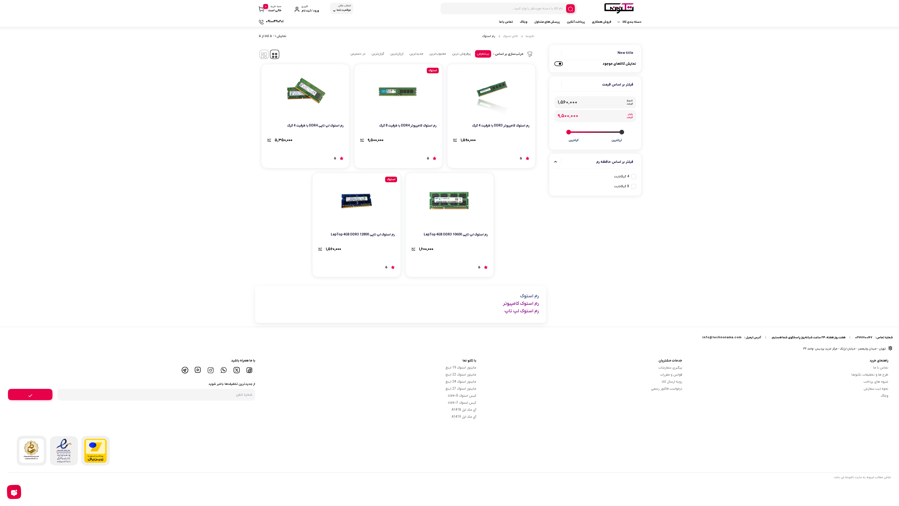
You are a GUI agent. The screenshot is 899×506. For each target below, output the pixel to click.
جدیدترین (416, 54)
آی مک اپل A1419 (464, 417)
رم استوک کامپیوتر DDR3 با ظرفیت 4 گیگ (500, 125)
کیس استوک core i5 (462, 396)
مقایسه (519, 140)
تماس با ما (506, 22)
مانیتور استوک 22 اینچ (461, 374)
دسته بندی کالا (632, 22)
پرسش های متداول (547, 22)
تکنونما (530, 36)
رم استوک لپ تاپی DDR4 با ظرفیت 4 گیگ (315, 125)
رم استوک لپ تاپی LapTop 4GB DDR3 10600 (456, 234)
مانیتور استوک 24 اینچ (461, 382)
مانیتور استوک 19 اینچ (461, 367)
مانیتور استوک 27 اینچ (461, 389)
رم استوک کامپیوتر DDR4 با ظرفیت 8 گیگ (407, 125)
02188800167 (863, 337)
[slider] (621, 132)
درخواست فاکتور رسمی (666, 389)
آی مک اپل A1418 (464, 410)
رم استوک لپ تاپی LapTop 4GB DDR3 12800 (363, 234)
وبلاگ (523, 22)
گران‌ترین (378, 54)
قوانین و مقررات (671, 374)
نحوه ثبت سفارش (876, 389)
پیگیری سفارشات (670, 367)
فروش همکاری (601, 22)
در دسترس (357, 54)
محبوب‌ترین (437, 54)
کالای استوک (510, 36)
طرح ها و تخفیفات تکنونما (869, 374)
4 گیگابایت (621, 176)
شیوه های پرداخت (876, 382)
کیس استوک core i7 (462, 403)
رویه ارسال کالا (672, 382)
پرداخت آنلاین (576, 22)
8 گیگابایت (621, 186)
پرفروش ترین (461, 54)
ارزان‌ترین (396, 54)
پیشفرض (483, 54)
